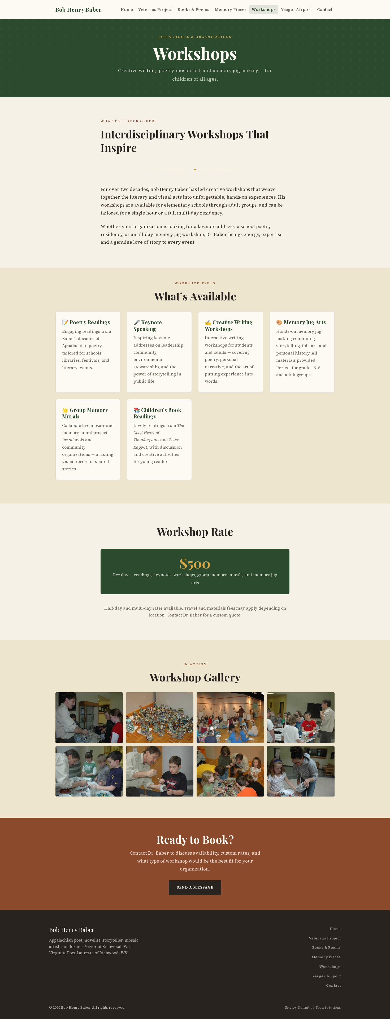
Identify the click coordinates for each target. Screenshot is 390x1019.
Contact (324, 9)
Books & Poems (193, 9)
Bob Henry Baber (78, 9)
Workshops (263, 9)
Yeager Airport (296, 9)
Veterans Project (155, 9)
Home (127, 9)
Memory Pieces (231, 9)
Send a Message (195, 887)
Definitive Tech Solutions (319, 1007)
